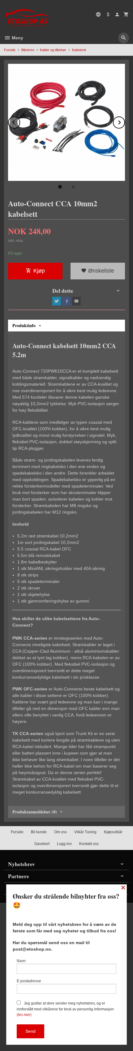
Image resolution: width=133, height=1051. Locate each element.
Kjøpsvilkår (113, 832)
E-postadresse (29, 981)
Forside (9, 50)
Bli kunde (39, 832)
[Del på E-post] (76, 301)
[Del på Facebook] (66, 301)
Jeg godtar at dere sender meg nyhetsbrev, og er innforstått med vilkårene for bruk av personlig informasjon (65, 1009)
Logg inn (64, 844)
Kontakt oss (89, 844)
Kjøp (39, 271)
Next (124, 121)
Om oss (60, 832)
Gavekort (41, 844)
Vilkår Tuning (85, 832)
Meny (17, 37)
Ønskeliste (100, 271)
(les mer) (24, 1015)
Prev (19, 121)
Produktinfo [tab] (24, 325)
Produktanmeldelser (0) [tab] (34, 811)
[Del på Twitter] (56, 301)
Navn (21, 961)
